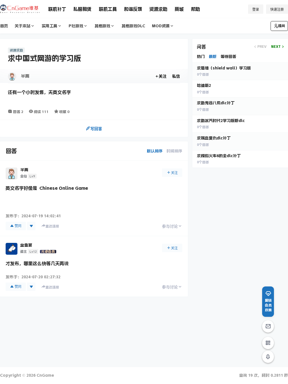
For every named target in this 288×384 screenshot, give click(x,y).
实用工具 (49, 26)
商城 (179, 9)
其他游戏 (102, 26)
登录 (255, 9)
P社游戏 (76, 26)
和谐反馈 (133, 9)
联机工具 (108, 9)
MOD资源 (161, 26)
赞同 (18, 226)
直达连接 (52, 226)
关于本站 (22, 26)
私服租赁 (82, 9)
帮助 (195, 9)
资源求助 (158, 9)
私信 (176, 76)
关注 (162, 76)
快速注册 (277, 9)
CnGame (44, 375)
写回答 (96, 128)
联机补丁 (57, 9)
